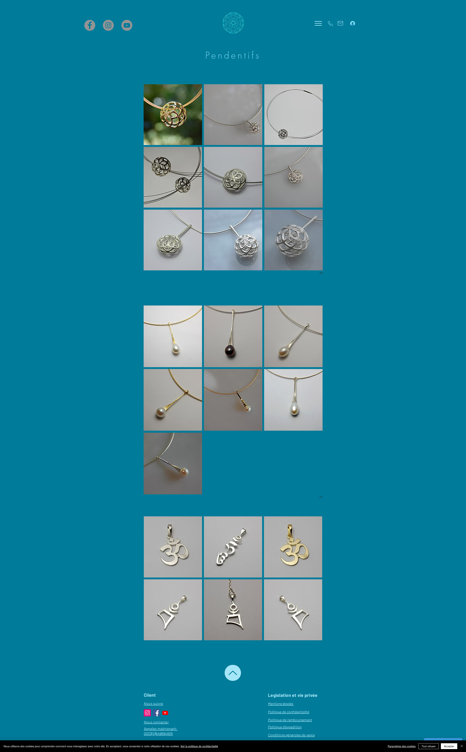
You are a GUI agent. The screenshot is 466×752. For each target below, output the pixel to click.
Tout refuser (429, 746)
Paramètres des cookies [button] (402, 746)
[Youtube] (126, 25)
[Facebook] (89, 25)
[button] (173, 114)
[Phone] (330, 23)
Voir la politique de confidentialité (199, 746)
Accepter (449, 746)
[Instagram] (108, 25)
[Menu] (318, 23)
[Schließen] (461, 746)
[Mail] (340, 23)
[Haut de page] (233, 673)
